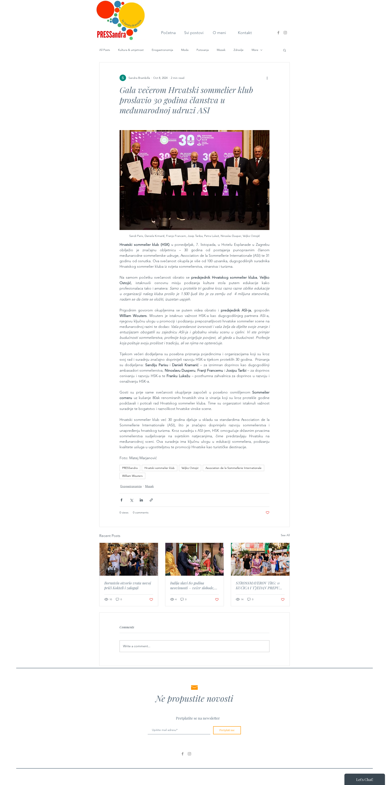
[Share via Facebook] (121, 500)
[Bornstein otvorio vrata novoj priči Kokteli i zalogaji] (128, 559)
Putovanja (203, 50)
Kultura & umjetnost (131, 50)
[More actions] (267, 77)
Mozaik (221, 50)
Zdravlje (239, 50)
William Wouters (132, 476)
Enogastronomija (162, 50)
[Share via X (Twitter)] (131, 500)
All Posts (104, 50)
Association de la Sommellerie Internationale (233, 468)
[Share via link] (151, 500)
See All (285, 535)
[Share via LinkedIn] (141, 500)
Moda (184, 50)
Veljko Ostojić (190, 468)
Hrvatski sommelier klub (159, 468)
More (255, 50)
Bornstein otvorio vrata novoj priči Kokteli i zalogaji (127, 585)
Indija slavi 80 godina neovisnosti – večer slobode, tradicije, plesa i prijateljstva (192, 585)
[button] (284, 50)
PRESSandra (130, 468)
